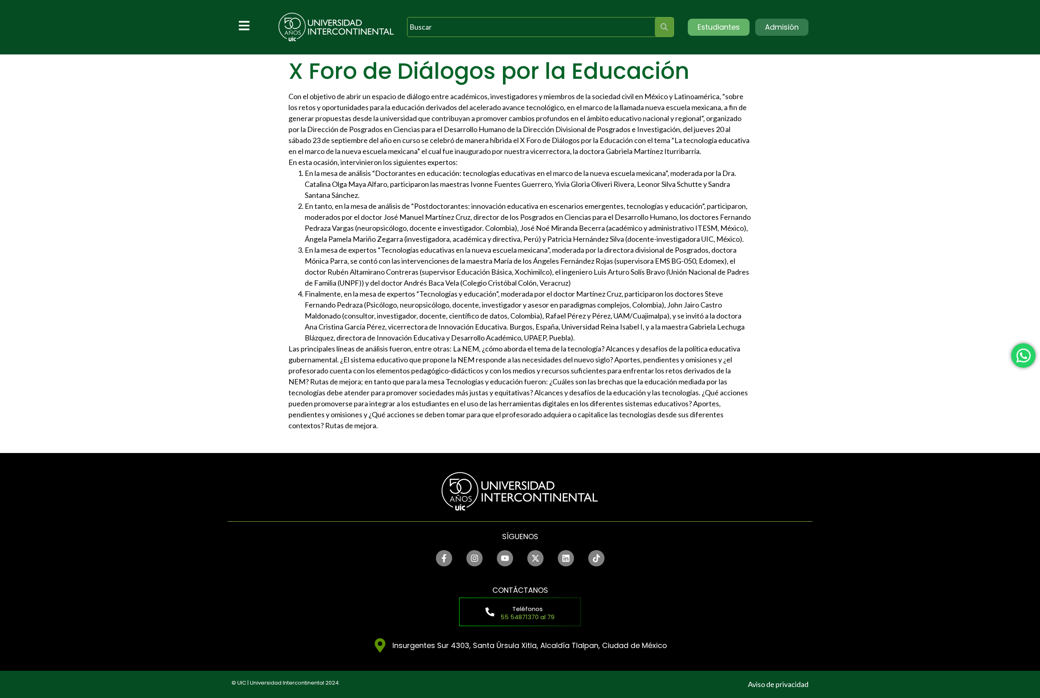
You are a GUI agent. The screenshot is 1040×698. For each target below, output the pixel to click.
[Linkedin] (566, 558)
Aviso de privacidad (778, 684)
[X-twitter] (535, 558)
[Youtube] (505, 558)
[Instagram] (474, 558)
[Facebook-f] (444, 558)
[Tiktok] (596, 558)
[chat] (1023, 355)
